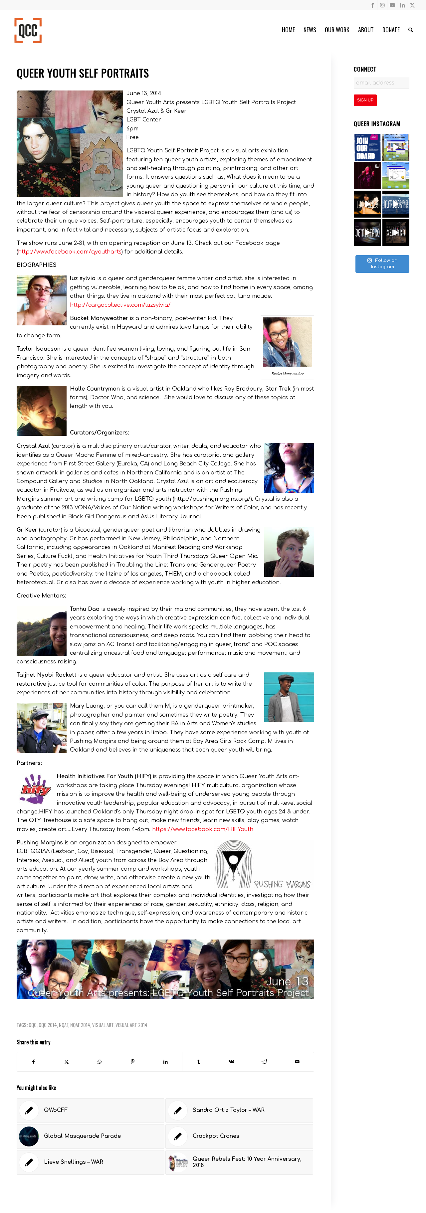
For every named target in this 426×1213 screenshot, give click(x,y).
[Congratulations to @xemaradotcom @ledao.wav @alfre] (367, 175)
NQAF (63, 1024)
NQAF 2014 (80, 1024)
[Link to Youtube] (392, 5)
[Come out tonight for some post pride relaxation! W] (396, 147)
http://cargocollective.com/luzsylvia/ (120, 305)
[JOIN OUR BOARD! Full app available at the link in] (367, 147)
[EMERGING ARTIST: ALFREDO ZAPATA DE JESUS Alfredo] (396, 204)
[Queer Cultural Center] (28, 29)
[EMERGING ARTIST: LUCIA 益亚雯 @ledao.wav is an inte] (367, 204)
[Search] (410, 29)
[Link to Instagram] (382, 5)
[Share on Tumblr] (198, 1061)
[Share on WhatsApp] (99, 1061)
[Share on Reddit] (264, 1061)
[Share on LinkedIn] (165, 1061)
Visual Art (102, 1024)
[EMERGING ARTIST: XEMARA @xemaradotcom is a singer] (396, 232)
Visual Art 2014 (131, 1024)
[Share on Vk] (231, 1061)
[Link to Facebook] (372, 5)
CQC (33, 1024)
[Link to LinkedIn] (402, 5)
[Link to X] (412, 5)
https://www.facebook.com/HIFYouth (202, 829)
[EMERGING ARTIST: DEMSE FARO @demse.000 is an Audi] (367, 232)
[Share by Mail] (297, 1061)
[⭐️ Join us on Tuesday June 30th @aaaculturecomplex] (396, 175)
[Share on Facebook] (33, 1061)
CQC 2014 (48, 1024)
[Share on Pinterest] (132, 1061)
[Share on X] (66, 1061)
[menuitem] (288, 29)
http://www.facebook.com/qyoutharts (69, 252)
